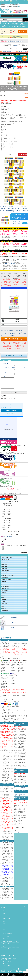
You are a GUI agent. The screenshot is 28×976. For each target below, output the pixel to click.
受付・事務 (13, 21)
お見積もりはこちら (13, 355)
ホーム (2, 21)
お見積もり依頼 (17, 45)
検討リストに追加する (6, 36)
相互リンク (6, 963)
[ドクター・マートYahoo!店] (14, 489)
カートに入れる (22, 31)
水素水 (14, 622)
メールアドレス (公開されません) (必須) (13, 367)
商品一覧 (5, 913)
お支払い (17, 4)
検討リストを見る (17, 36)
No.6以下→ (23, 552)
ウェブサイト (6, 372)
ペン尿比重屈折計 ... (9, 536)
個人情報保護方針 (4, 4)
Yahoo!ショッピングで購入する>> (15, 41)
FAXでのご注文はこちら (14, 339)
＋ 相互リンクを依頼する (11, 410)
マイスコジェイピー (7, 407)
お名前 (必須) (6, 363)
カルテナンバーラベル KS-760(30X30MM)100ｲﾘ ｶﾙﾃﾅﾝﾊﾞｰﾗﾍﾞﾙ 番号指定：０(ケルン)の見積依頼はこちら (19, 216)
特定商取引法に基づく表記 (6, 6)
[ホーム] (14, 9)
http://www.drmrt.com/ (10, 958)
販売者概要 (15, 6)
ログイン (3, 8)
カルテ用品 (7, 21)
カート (5, 915)
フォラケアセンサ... (8, 544)
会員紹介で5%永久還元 (11, 413)
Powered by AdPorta (11, 414)
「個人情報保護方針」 (19, 794)
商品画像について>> (22, 51)
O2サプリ (14, 627)
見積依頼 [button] (25, 223)
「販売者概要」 (22, 787)
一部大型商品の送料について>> (9, 51)
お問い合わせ (6, 918)
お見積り (5, 921)
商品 (17, 21)
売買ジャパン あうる (8, 965)
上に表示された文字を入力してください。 (11, 398)
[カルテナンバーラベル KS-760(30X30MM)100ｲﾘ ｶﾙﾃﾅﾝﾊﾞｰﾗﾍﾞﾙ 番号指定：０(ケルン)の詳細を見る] (5, 216)
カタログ (25, 48)
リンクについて (7, 961)
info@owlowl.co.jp (10, 263)
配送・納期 (12, 4)
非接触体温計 (14, 617)
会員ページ (21, 6)
